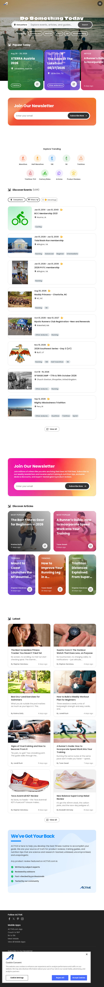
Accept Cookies (78, 978)
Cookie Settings (16, 978)
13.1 (38, 159)
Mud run (48, 33)
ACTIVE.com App (15, 929)
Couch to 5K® (14, 932)
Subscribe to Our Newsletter (20, 951)
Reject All (60, 978)
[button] (52, 24)
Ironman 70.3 (35, 33)
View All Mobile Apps (16, 942)
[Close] (87, 954)
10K (67, 33)
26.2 (23, 159)
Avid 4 (58, 33)
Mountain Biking (79, 33)
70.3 (30, 174)
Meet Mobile (13, 938)
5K (66, 159)
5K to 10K (11, 935)
